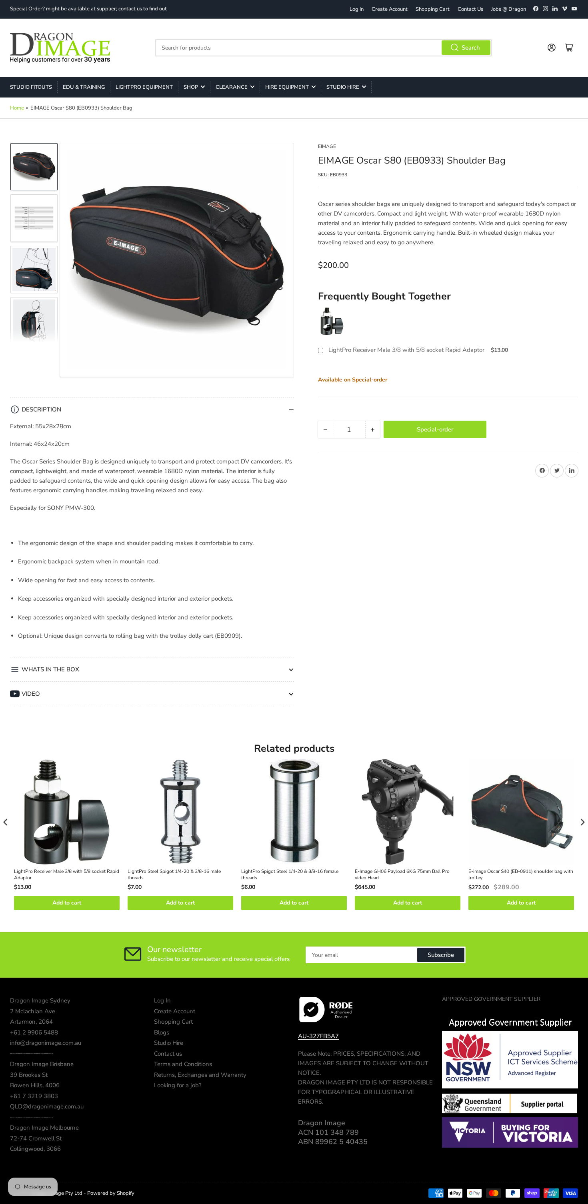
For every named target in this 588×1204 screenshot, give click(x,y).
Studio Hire (342, 87)
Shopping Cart (433, 9)
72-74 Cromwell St (36, 1138)
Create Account (390, 9)
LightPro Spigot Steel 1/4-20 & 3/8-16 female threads (289, 875)
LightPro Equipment (144, 87)
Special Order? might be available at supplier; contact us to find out (88, 8)
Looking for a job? (178, 1085)
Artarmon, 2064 (31, 1022)
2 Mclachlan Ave (32, 1011)
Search (471, 48)
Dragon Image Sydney (40, 1000)
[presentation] (5, 822)
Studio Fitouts (31, 87)
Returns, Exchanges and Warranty (200, 1075)
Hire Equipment (287, 87)
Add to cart (66, 902)
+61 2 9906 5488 (34, 1032)
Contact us (168, 1054)
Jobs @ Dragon (508, 9)
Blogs (161, 1032)
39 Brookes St (29, 1075)
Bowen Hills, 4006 (35, 1085)
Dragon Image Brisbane (42, 1064)
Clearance (232, 87)
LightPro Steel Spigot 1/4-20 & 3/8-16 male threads (174, 875)
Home (17, 108)
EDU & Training (84, 87)
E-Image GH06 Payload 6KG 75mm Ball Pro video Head (402, 875)
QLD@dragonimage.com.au (47, 1106)
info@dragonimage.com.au (45, 1043)
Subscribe (441, 955)
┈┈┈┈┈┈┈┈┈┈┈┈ (31, 1054)
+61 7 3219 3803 (34, 1096)
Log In (357, 9)
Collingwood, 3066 (35, 1149)
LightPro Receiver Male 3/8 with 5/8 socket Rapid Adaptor (406, 350)
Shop (191, 87)
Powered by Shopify (110, 1193)
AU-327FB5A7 (318, 1036)
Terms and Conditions (183, 1064)
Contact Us (470, 9)
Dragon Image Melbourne (44, 1128)
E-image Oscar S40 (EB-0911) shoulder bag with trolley (520, 875)
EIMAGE (327, 146)
